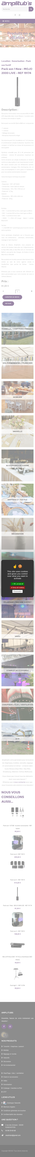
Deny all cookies (18, 587)
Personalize (17, 591)
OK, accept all (18, 584)
